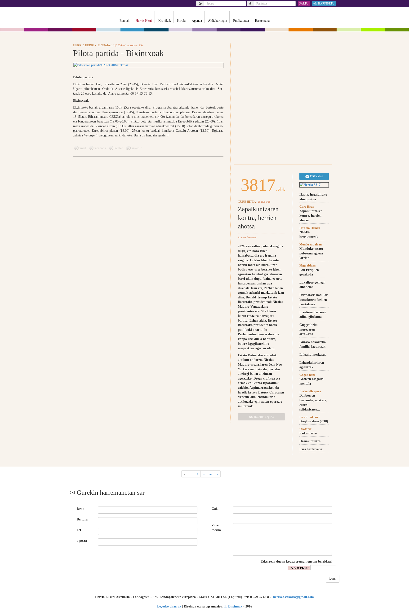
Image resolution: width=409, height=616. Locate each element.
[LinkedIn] (134, 148)
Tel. (79, 530)
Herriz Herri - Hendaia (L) (93, 45)
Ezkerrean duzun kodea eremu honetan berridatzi (296, 561)
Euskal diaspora (310, 391)
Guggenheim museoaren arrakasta (308, 329)
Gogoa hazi (307, 374)
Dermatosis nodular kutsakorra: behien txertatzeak (313, 299)
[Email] (80, 148)
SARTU (303, 3)
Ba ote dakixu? (309, 417)
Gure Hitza (247, 201)
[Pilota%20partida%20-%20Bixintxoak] (148, 65)
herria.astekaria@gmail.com (293, 597)
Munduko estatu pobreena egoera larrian (311, 253)
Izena (80, 509)
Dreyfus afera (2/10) (313, 421)
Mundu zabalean (310, 244)
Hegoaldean (307, 265)
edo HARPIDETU (323, 3)
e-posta (82, 540)
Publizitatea (241, 20)
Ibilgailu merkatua (312, 354)
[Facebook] (97, 148)
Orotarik (305, 429)
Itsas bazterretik (311, 449)
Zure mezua (216, 528)
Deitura (82, 519)
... (210, 474)
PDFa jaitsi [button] (316, 176)
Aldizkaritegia (217, 20)
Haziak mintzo (309, 441)
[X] (116, 148)
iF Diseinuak (233, 606)
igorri (332, 578)
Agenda (197, 20)
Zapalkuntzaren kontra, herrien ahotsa (258, 217)
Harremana (262, 20)
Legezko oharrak (169, 606)
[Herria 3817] (314, 185)
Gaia (215, 509)
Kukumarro (308, 433)
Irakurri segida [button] (263, 417)
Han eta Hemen (309, 228)
